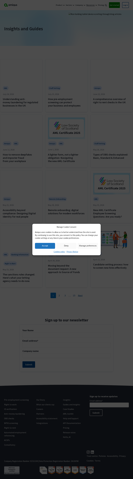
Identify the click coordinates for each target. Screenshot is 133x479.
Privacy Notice (72, 251)
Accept (45, 246)
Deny (66, 246)
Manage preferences (88, 246)
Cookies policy (59, 251)
